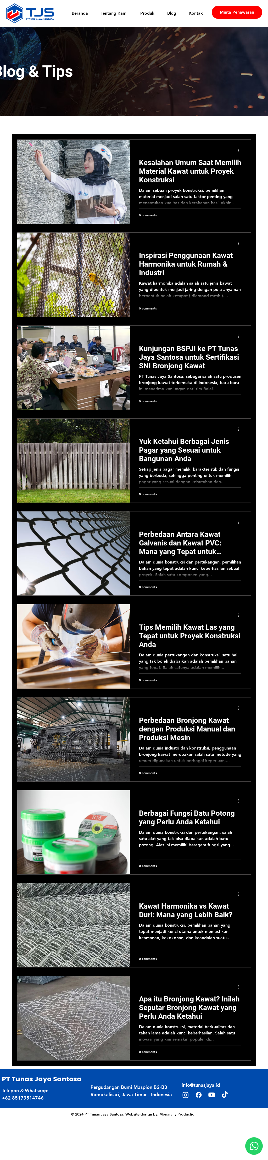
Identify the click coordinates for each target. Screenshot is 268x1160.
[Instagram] (185, 1095)
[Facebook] (199, 1095)
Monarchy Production (178, 1114)
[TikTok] (225, 1095)
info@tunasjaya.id (201, 1085)
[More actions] (240, 150)
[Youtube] (212, 1095)
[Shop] (254, 1146)
